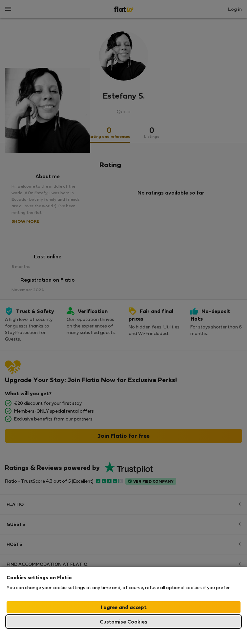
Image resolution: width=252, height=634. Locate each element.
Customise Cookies (123, 621)
